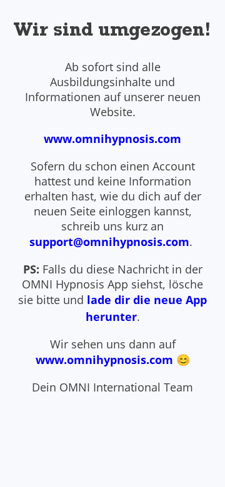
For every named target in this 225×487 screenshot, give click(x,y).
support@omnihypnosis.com (109, 241)
